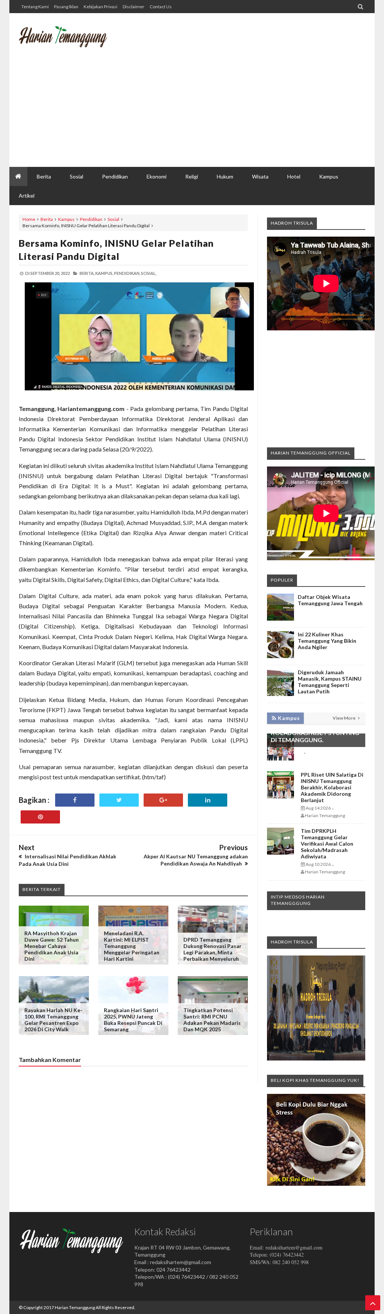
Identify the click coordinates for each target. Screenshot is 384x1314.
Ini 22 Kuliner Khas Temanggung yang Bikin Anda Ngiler (327, 640)
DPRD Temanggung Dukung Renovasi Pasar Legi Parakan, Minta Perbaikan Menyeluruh (212, 949)
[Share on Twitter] (119, 800)
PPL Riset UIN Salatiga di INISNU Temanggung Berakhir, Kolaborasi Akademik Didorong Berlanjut (332, 787)
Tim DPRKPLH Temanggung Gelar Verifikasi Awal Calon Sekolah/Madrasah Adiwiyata (327, 844)
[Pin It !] (40, 817)
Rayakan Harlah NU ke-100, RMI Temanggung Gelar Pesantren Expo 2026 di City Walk (53, 1019)
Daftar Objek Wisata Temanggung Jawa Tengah (330, 600)
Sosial (113, 219)
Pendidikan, (127, 273)
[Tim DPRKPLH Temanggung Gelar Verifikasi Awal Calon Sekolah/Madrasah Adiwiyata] (280, 852)
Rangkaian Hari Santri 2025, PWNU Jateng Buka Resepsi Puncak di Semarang (133, 1019)
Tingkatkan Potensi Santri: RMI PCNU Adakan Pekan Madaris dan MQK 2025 (212, 1019)
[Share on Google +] (163, 800)
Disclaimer (133, 6)
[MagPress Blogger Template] (63, 43)
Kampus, (104, 273)
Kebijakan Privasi (100, 6)
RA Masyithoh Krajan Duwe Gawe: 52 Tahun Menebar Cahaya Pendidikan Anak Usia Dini (51, 946)
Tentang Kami (35, 6)
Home (28, 219)
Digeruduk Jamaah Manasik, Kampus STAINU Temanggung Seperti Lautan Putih (330, 681)
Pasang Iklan (66, 6)
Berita (46, 219)
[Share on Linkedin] (207, 800)
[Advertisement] (228, 106)
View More (344, 718)
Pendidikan (91, 219)
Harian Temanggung (75, 1307)
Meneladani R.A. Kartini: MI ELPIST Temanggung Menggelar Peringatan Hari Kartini (131, 946)
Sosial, (148, 273)
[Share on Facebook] (74, 800)
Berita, (87, 273)
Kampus (66, 219)
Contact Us (161, 6)
